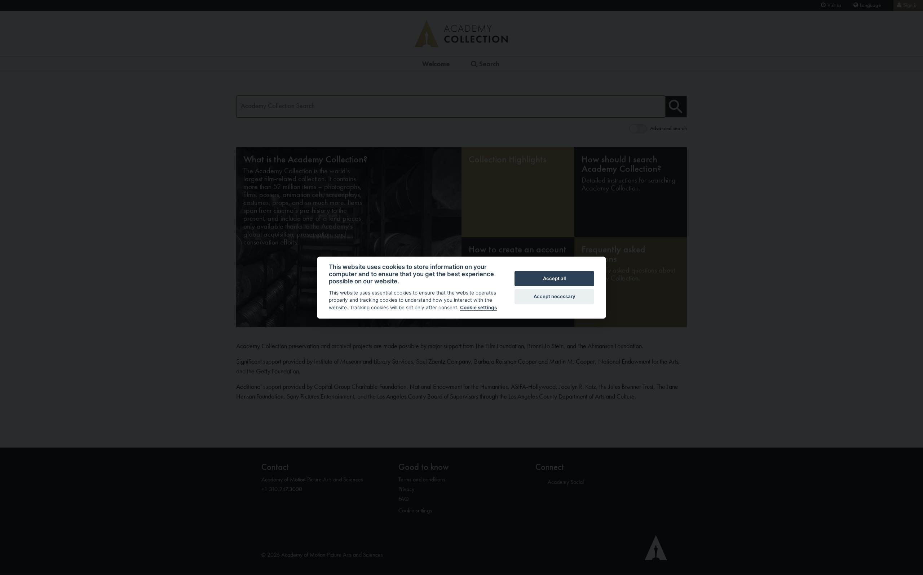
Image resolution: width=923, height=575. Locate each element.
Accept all (554, 278)
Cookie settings (478, 307)
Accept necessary (554, 296)
